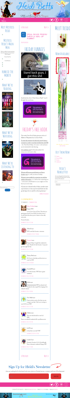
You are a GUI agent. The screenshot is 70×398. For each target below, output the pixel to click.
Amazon (57, 156)
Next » (46, 27)
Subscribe (58, 184)
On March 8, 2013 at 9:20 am (27, 249)
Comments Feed (33, 202)
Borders (57, 160)
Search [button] (7, 190)
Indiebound (58, 162)
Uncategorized (24, 42)
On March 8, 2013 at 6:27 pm (33, 333)
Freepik (42, 389)
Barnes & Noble (59, 158)
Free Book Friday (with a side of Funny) (37, 36)
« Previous (24, 27)
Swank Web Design (32, 389)
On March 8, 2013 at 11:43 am (27, 276)
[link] (58, 20)
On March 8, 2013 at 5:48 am (33, 234)
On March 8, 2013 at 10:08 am (27, 263)
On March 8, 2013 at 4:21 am (27, 222)
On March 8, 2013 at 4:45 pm (27, 322)
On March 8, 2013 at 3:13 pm (27, 306)
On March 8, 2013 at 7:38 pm (27, 347)
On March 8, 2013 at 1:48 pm (27, 291)
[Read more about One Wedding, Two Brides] (62, 142)
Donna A (29, 240)
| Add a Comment (44, 194)
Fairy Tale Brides (62, 146)
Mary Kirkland (31, 206)
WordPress (56, 389)
